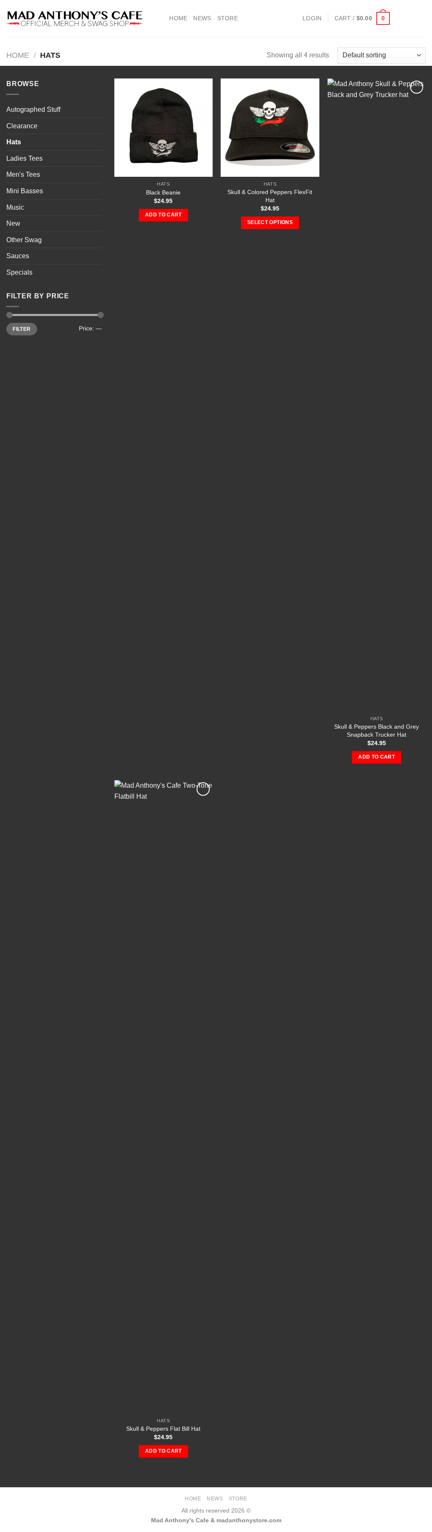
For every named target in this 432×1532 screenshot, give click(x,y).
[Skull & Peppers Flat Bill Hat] (163, 1096)
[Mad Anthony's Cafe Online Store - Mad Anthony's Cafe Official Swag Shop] (74, 18)
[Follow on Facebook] (398, 18)
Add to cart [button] (163, 214)
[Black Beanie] (163, 127)
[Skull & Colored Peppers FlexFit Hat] (270, 127)
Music (15, 207)
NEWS (202, 18)
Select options (270, 222)
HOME (178, 18)
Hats (13, 142)
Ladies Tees (24, 158)
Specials (19, 272)
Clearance (22, 126)
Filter (21, 329)
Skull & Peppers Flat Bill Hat (163, 1428)
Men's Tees (23, 174)
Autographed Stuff (33, 109)
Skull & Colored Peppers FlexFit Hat (269, 196)
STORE (227, 18)
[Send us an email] (420, 18)
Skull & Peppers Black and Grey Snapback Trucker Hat (376, 730)
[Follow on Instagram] (409, 18)
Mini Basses (24, 191)
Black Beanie (163, 192)
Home (17, 55)
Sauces (17, 255)
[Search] (159, 18)
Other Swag (24, 239)
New (13, 223)
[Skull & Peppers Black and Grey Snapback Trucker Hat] (376, 394)
